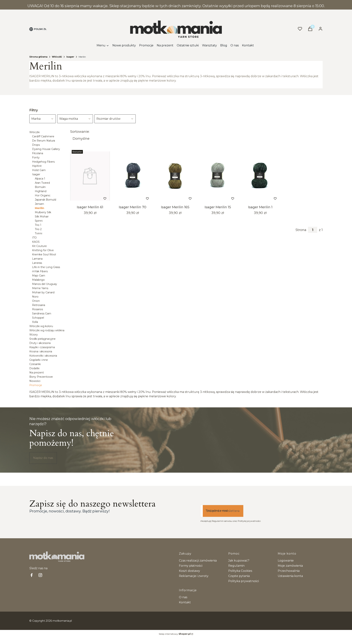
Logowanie (286, 560)
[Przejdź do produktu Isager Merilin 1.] (260, 175)
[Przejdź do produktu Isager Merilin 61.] (90, 175)
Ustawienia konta (290, 576)
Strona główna (38, 56)
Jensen (39, 204)
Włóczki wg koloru (41, 326)
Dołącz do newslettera (223, 511)
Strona (301, 230)
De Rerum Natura (43, 140)
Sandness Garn (41, 313)
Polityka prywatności (243, 581)
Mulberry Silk (43, 212)
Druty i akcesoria (40, 343)
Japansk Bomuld (45, 199)
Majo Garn (38, 275)
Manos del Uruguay (44, 284)
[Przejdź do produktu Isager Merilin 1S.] (218, 175)
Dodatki (34, 368)
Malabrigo (38, 279)
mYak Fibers (40, 271)
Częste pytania (239, 576)
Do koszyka (85, 198)
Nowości (34, 381)
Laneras (37, 263)
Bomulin (40, 187)
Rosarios (37, 309)
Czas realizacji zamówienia (198, 560)
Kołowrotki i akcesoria (43, 355)
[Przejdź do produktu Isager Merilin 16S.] (175, 175)
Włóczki (57, 56)
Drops (36, 144)
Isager (70, 56)
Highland (40, 191)
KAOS (36, 241)
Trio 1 (38, 225)
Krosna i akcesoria (40, 351)
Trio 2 (38, 229)
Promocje (35, 385)
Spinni (39, 220)
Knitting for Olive (43, 250)
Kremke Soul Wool (44, 254)
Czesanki (35, 364)
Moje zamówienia (290, 565)
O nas (183, 597)
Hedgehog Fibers (43, 161)
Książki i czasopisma (42, 347)
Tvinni (38, 233)
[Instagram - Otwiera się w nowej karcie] (40, 575)
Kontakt (185, 602)
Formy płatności (190, 565)
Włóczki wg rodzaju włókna (46, 330)
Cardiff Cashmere (43, 136)
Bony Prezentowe (41, 376)
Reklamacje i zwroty (193, 576)
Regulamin (236, 565)
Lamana (37, 258)
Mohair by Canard (43, 292)
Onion (36, 300)
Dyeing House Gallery (46, 149)
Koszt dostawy (189, 571)
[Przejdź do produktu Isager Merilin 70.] (132, 175)
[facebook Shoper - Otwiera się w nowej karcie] (31, 575)
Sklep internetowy (175, 633)
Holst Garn (39, 170)
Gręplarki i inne (38, 360)
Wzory (33, 334)
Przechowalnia (289, 571)
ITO (34, 237)
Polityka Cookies (240, 571)
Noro (35, 296)
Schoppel (38, 317)
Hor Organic (42, 195)
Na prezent (36, 372)
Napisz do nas (43, 458)
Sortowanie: (79, 131)
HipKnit (37, 166)
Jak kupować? (238, 560)
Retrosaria (38, 305)
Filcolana (37, 153)
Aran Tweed (42, 182)
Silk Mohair (42, 216)
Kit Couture (39, 246)
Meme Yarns (40, 288)
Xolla (35, 322)
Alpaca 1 (40, 178)
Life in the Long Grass (46, 267)
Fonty (36, 157)
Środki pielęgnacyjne (42, 338)
